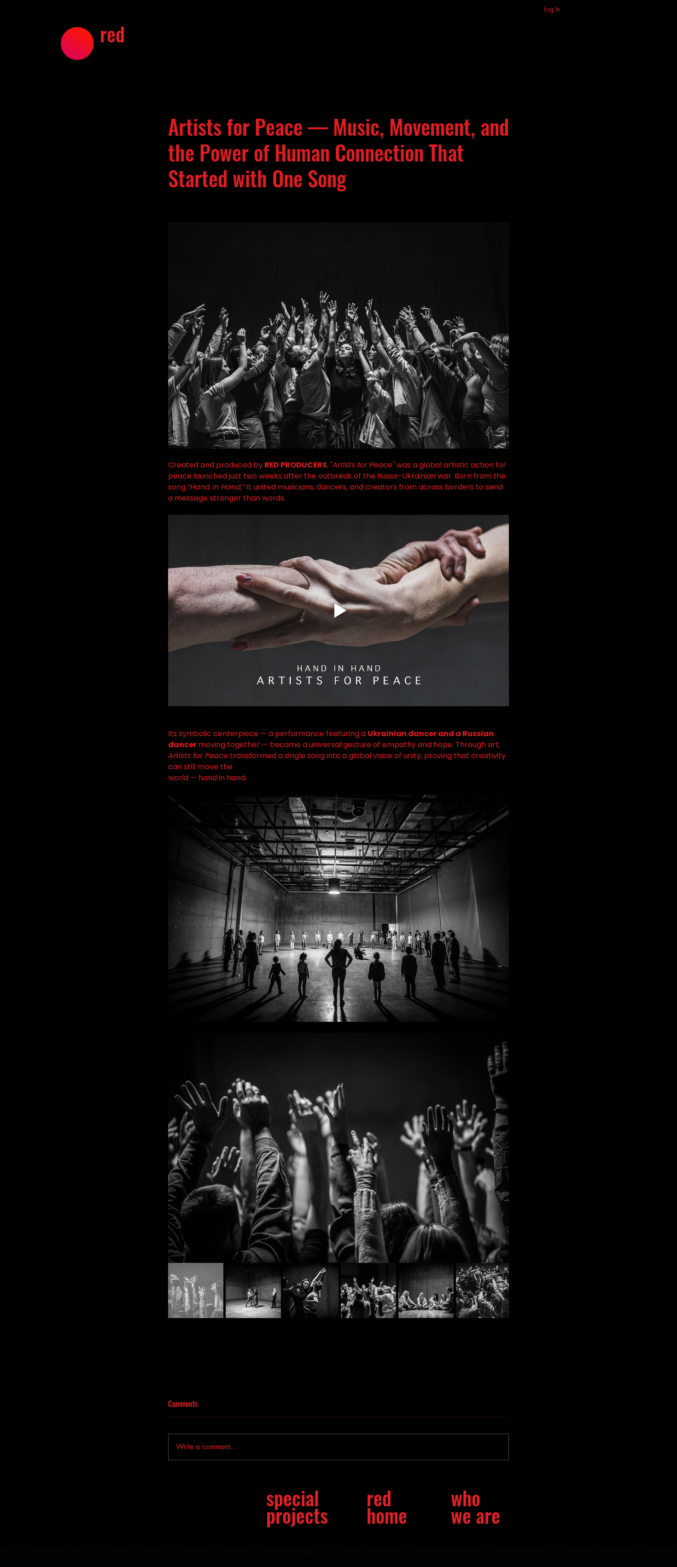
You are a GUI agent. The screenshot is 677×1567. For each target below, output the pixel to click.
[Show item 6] (483, 1290)
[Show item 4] (368, 1290)
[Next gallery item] (498, 1148)
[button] (505, 12)
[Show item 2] (253, 1290)
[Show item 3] (310, 1290)
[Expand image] (338, 1148)
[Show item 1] (195, 1290)
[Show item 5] (426, 1290)
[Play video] (338, 610)
